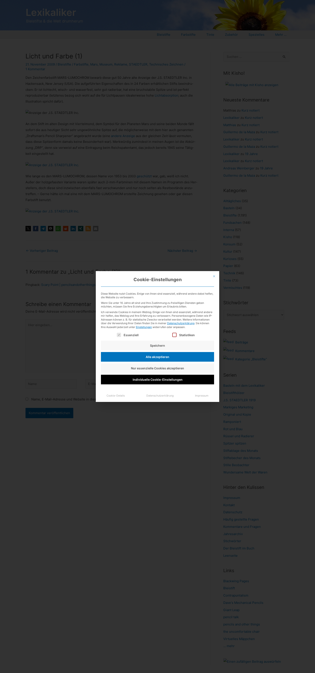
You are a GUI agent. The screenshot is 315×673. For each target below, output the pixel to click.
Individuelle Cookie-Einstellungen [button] (158, 379)
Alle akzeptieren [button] (157, 357)
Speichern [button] (157, 345)
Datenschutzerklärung (180, 323)
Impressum (201, 395)
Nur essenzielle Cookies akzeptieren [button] (157, 368)
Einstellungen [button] (144, 327)
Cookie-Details (115, 395)
